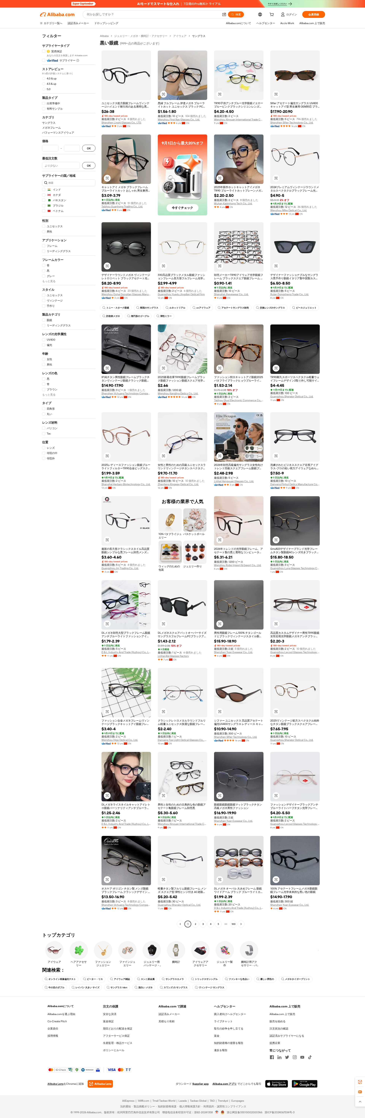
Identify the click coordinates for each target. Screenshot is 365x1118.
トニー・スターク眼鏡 (117, 307)
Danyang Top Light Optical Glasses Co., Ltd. (182, 739)
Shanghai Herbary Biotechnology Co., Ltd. (126, 484)
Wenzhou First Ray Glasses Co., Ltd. (179, 119)
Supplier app (200, 1083)
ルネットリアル (177, 307)
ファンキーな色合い (239, 979)
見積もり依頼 (167, 1021)
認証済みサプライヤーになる (287, 1035)
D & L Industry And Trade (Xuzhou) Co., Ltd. (126, 652)
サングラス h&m (118, 987)
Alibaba (104, 35)
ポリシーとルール (113, 1050)
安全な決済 (109, 1014)
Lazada (183, 1100)
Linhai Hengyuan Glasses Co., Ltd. (234, 481)
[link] (360, 1082)
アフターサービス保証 (116, 1035)
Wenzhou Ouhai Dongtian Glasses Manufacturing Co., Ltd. (126, 294)
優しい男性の (267, 979)
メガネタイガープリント (297, 979)
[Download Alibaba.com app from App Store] (276, 1084)
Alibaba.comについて (61, 1006)
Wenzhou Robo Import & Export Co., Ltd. (237, 565)
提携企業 (275, 1042)
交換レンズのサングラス (272, 307)
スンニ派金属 (148, 979)
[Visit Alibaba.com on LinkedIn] (279, 1057)
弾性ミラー (166, 316)
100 (234, 924)
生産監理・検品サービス (117, 1042)
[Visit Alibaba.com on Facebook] (272, 1057)
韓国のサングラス (149, 307)
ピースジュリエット (306, 307)
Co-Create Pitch (57, 1021)
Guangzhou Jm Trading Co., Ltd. (120, 568)
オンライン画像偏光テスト (62, 979)
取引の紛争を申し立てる (228, 1028)
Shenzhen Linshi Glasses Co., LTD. (121, 122)
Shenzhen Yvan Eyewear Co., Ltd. (233, 652)
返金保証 (108, 1021)
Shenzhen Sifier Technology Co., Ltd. (291, 122)
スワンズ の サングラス (176, 987)
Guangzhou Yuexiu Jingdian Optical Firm (181, 294)
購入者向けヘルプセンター (230, 1014)
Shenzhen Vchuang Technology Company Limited (126, 393)
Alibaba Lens (55, 1083)
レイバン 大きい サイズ (87, 987)
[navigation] (68, 480)
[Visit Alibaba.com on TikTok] (310, 1057)
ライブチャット (223, 1021)
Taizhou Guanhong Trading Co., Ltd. (122, 206)
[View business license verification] (217, 1112)
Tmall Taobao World (163, 1100)
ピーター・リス (95, 979)
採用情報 (53, 1035)
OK (89, 148)
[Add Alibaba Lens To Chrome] (100, 1084)
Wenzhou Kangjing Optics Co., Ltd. (178, 393)
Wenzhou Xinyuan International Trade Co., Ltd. (238, 119)
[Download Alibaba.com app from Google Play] (304, 1084)
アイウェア (179, 35)
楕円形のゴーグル (140, 316)
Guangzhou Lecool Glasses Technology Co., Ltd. (295, 652)
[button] (224, 14)
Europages (237, 1100)
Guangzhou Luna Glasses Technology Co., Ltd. (295, 568)
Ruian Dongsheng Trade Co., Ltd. (289, 294)
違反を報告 (220, 1050)
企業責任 (53, 1028)
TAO (212, 1100)
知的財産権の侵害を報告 (228, 1042)
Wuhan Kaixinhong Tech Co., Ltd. (233, 203)
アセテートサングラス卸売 (235, 307)
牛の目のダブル (56, 987)
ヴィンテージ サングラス (211, 987)
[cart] (272, 15)
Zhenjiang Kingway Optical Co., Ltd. (178, 484)
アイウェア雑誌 (122, 979)
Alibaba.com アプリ (225, 1083)
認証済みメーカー (169, 1014)
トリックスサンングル (206, 979)
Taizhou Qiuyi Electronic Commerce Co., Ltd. (238, 400)
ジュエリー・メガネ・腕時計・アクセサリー (140, 35)
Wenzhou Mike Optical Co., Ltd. (288, 210)
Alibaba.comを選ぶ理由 (61, 1014)
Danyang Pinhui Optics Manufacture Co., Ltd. (295, 484)
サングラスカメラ (175, 979)
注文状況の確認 (279, 1028)
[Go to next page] (241, 924)
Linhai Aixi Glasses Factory (173, 656)
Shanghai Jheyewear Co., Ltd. (231, 294)
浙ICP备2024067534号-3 (279, 1112)
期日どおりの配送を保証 (117, 1028)
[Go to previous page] (180, 924)
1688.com (143, 1100)
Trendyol (223, 1100)
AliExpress (128, 1100)
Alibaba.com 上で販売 (282, 1014)
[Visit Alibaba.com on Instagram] (294, 1057)
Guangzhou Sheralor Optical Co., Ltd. (291, 396)
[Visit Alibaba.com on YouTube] (302, 1057)
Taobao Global (198, 1100)
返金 (216, 1035)
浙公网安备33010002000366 (244, 1112)
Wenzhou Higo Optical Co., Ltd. (120, 739)
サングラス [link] (199, 35)
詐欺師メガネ (113, 316)
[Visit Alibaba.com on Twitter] (287, 1057)
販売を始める (278, 1021)
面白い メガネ (145, 987)
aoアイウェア (203, 307)
